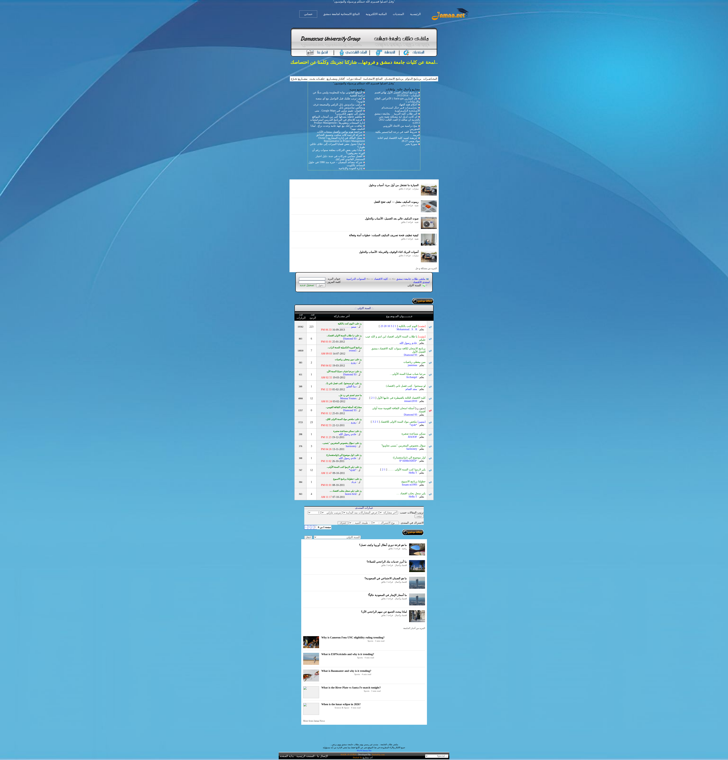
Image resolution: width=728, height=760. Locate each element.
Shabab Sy (357, 757)
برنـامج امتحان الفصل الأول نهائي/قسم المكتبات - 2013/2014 (397, 94)
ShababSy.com (378, 754)
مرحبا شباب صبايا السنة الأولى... (408, 374)
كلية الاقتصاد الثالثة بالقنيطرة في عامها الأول (401, 397)
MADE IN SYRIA (348, 754)
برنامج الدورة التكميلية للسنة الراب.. (345, 347)
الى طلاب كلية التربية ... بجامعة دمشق (395, 113)
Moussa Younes (348, 398)
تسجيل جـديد (307, 285)
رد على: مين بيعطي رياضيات (348, 359)
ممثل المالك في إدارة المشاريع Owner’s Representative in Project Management (341, 139)
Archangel (411, 377)
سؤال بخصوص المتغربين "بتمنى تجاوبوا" (403, 445)
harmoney (411, 448)
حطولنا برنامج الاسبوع (414, 481)
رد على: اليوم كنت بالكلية (350, 323)
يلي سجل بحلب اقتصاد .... (411, 493)
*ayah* (413, 425)
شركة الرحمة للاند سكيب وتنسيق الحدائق (339, 135)
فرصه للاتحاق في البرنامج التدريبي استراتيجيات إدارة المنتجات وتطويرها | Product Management (337, 121)
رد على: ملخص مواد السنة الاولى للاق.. (344, 419)
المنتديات (398, 14)
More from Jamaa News (314, 721)
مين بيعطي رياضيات (414, 362)
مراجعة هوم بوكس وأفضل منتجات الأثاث (339, 131)
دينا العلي (351, 386)
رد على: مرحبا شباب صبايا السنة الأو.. (344, 371)
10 (388, 326)
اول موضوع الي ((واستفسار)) (409, 457)
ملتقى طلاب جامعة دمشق (410, 278)
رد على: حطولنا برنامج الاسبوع (347, 479)
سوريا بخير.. (410, 144)
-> (306, 527)
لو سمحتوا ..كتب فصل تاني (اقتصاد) (406, 385)
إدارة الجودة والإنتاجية (350, 168)
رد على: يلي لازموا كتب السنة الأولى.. (344, 467)
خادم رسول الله (408, 343)
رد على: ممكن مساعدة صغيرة (347, 431)
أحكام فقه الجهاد (408, 104)
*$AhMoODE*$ (408, 460)
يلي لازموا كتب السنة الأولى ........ (407, 469)
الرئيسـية (415, 14)
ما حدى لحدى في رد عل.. (350, 395)
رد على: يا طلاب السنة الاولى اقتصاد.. (344, 335)
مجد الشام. (411, 389)
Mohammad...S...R (407, 329)
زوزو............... (348, 362)
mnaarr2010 (410, 401)
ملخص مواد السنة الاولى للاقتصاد (403, 421)
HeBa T (413, 472)
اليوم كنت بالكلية (412, 326)
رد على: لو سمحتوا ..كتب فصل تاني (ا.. (344, 383)
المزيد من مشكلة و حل (426, 268)
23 (381, 326)
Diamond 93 (349, 338)
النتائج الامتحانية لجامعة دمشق (341, 14)
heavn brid (350, 494)
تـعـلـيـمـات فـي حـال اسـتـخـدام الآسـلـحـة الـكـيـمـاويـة (401, 109)
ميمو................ (347, 326)
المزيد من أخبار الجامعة (414, 628)
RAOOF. (412, 436)
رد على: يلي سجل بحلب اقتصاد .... (346, 491)
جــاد (353, 482)
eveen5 (352, 350)
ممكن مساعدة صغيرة (414, 433)
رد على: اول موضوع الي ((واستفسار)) (344, 455)
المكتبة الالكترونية (376, 14)
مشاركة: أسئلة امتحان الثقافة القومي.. (344, 407)
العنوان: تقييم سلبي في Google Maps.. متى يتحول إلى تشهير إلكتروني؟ (340, 112)
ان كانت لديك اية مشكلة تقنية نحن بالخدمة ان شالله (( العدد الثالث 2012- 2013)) (399, 119)
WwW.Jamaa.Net (364, 750)
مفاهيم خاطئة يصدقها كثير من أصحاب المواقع (337, 116)
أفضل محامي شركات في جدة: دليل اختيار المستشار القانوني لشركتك (340, 158)
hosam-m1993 (409, 484)
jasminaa (412, 365)
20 (385, 326)
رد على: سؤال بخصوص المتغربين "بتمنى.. (342, 443)
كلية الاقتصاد (381, 278)
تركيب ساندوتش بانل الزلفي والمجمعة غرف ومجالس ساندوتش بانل (339, 106)
